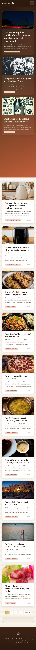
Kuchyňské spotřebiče (13, 220)
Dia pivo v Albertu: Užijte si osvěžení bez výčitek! (17, 80)
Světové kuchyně (11, 348)
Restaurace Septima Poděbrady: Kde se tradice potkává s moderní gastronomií (17, 37)
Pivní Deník (8, 3)
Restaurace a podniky (12, 51)
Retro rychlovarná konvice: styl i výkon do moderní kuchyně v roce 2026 (16, 205)
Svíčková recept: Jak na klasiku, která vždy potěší (15, 545)
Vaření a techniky (12, 432)
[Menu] (32, 3)
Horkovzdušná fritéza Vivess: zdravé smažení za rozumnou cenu (17, 250)
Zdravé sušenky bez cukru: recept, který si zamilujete (16, 293)
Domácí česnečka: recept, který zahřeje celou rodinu (16, 419)
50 (21, 612)
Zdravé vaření (10, 306)
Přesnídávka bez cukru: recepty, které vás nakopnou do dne (17, 588)
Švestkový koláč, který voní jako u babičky (16, 377)
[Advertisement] (18, 154)
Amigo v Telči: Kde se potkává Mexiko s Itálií (17, 503)
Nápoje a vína (9, 92)
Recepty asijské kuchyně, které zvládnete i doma (18, 335)
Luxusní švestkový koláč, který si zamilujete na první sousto (18, 461)
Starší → (27, 612)
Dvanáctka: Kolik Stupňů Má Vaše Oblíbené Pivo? (16, 120)
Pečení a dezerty (11, 390)
